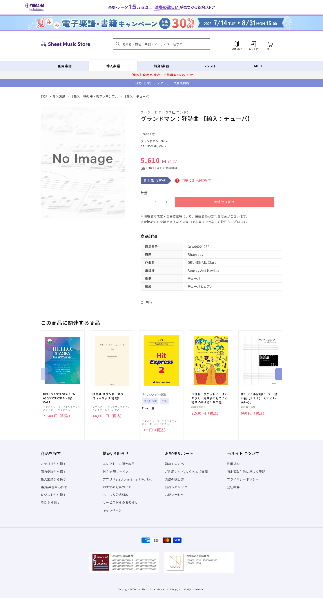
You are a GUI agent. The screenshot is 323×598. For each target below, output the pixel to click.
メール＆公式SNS (115, 494)
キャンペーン (112, 510)
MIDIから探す (50, 502)
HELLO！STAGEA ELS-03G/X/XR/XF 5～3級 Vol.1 (59, 398)
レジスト (210, 66)
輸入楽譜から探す (53, 479)
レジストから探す (53, 494)
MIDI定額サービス (116, 471)
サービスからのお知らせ (120, 502)
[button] (161, 43)
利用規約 (233, 463)
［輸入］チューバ (136, 96)
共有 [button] (149, 302)
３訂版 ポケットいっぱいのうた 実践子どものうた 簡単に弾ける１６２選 (210, 398)
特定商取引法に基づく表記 (246, 471)
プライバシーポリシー (243, 479)
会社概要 (233, 487)
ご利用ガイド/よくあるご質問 (186, 471)
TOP (44, 96)
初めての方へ (174, 463)
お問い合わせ (174, 494)
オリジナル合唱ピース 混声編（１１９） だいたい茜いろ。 (259, 398)
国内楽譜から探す (53, 471)
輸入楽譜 (113, 66)
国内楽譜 (65, 66)
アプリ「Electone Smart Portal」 (129, 479)
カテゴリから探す (53, 463)
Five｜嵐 (148, 408)
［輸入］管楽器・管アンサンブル (94, 96)
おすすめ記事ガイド (117, 487)
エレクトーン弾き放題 (119, 463)
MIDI (258, 66)
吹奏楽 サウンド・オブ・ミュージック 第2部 (110, 396)
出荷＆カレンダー (178, 487)
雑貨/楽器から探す (54, 487)
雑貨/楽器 (161, 66)
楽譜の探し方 (174, 479)
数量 (144, 192)
